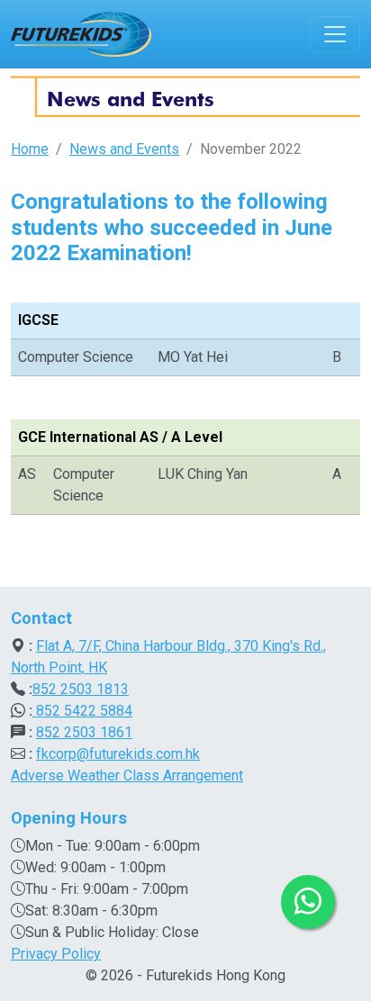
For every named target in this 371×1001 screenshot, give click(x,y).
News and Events (124, 149)
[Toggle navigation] (335, 34)
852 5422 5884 (82, 710)
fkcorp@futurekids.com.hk (118, 753)
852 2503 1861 (84, 732)
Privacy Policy (56, 953)
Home (30, 149)
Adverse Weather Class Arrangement (127, 775)
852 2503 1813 (80, 689)
